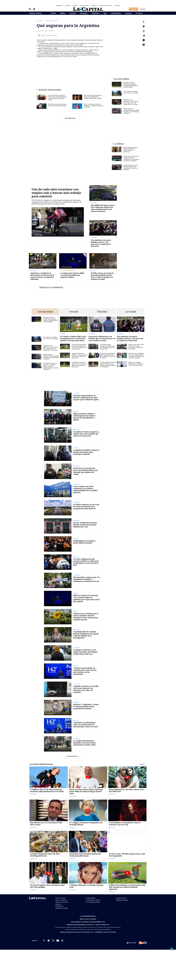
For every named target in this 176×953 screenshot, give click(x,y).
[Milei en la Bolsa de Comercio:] (73, 598)
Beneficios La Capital (106, 5)
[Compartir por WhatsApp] (143, 31)
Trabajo (75, 5)
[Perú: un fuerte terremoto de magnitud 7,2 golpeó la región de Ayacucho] (87, 106)
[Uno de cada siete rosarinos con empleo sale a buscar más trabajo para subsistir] (58, 217)
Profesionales (84, 5)
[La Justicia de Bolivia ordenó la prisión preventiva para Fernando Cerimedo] (73, 453)
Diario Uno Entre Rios (61, 902)
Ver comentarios (70, 118)
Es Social (139, 13)
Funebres (94, 5)
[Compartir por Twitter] (143, 26)
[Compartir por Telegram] (143, 35)
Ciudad (53, 13)
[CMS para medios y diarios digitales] (131, 943)
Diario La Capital (60, 898)
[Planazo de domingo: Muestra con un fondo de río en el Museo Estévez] (130, 364)
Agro (105, 13)
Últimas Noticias (35, 13)
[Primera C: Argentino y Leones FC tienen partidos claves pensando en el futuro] (73, 707)
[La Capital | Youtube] (58, 940)
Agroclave (58, 904)
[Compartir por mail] (143, 45)
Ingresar (142, 9)
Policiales (95, 13)
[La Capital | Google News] (62, 940)
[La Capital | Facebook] (44, 940)
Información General (52, 20)
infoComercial (59, 906)
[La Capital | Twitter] (48, 940)
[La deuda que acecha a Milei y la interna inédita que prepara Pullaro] (73, 267)
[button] (30, 9)
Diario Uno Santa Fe (61, 900)
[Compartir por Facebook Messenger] (143, 40)
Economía (83, 13)
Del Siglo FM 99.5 (121, 898)
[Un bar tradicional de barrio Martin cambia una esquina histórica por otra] (73, 525)
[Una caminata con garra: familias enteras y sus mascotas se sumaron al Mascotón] (125, 167)
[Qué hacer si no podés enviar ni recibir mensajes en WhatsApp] (52, 106)
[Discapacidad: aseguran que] (73, 580)
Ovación (72, 13)
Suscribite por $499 (133, 9)
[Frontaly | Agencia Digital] (141, 942)
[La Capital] (88, 9)
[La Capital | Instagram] (53, 940)
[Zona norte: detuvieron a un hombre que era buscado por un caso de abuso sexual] (102, 330)
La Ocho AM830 (90, 898)
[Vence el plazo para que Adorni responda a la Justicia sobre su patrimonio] (125, 149)
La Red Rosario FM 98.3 (93, 900)
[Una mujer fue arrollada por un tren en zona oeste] (125, 93)
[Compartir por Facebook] (143, 22)
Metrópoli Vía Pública (61, 908)
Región (62, 13)
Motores (67, 5)
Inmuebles (59, 5)
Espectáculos (116, 13)
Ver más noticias (72, 756)
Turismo (117, 5)
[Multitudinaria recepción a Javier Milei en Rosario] (73, 544)
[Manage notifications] (171, 948)
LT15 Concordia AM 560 (93, 902)
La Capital (40, 20)
